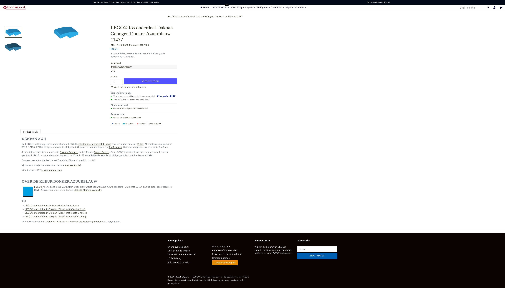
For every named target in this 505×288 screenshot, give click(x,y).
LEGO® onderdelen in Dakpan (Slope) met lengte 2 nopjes (56, 213)
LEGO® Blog (174, 258)
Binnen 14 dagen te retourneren (127, 118)
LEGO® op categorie (242, 8)
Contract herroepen (225, 263)
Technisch (277, 8)
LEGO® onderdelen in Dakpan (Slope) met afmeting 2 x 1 (55, 209)
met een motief (73, 165)
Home (206, 8)
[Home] (169, 16)
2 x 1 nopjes (115, 147)
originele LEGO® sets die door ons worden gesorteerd (74, 221)
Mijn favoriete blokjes (179, 262)
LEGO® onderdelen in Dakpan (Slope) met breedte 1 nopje (56, 216)
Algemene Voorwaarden (224, 250)
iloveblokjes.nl (182, 277)
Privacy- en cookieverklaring (227, 254)
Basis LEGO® (220, 8)
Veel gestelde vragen (179, 251)
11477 (140, 144)
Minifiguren (262, 8)
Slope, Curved (101, 152)
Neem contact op (221, 246)
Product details (30, 132)
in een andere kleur (51, 170)
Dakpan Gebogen (69, 152)
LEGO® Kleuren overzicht (87, 190)
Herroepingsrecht (221, 258)
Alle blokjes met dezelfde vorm (95, 144)
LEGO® (38, 187)
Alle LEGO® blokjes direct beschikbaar (130, 108)
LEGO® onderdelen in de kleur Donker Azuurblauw (52, 205)
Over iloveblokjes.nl (178, 247)
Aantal (114, 76)
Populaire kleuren (295, 8)
